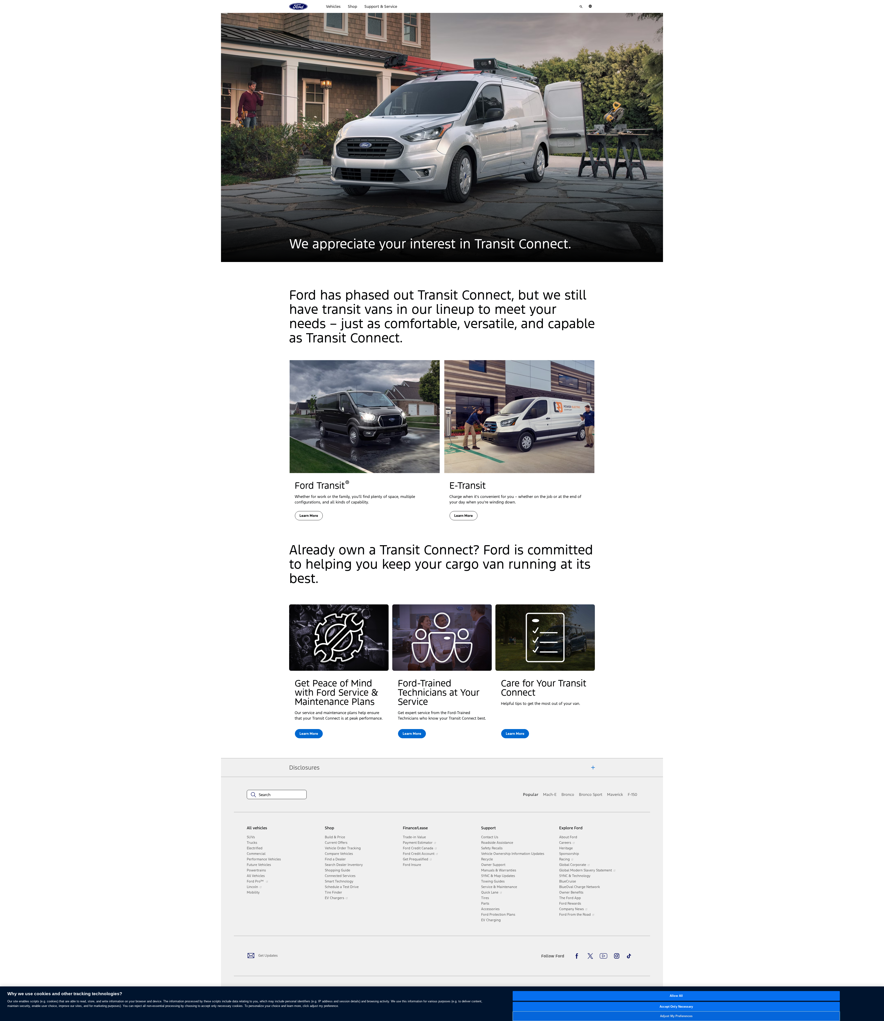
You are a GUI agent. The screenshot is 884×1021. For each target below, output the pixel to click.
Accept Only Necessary (676, 1006)
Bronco (567, 794)
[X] (590, 956)
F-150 (632, 794)
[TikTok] (629, 956)
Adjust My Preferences (676, 1016)
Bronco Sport (590, 794)
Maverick (615, 794)
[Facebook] (578, 956)
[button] (309, 734)
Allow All (676, 995)
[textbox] (277, 794)
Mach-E (550, 794)
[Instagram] (616, 956)
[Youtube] (603, 956)
